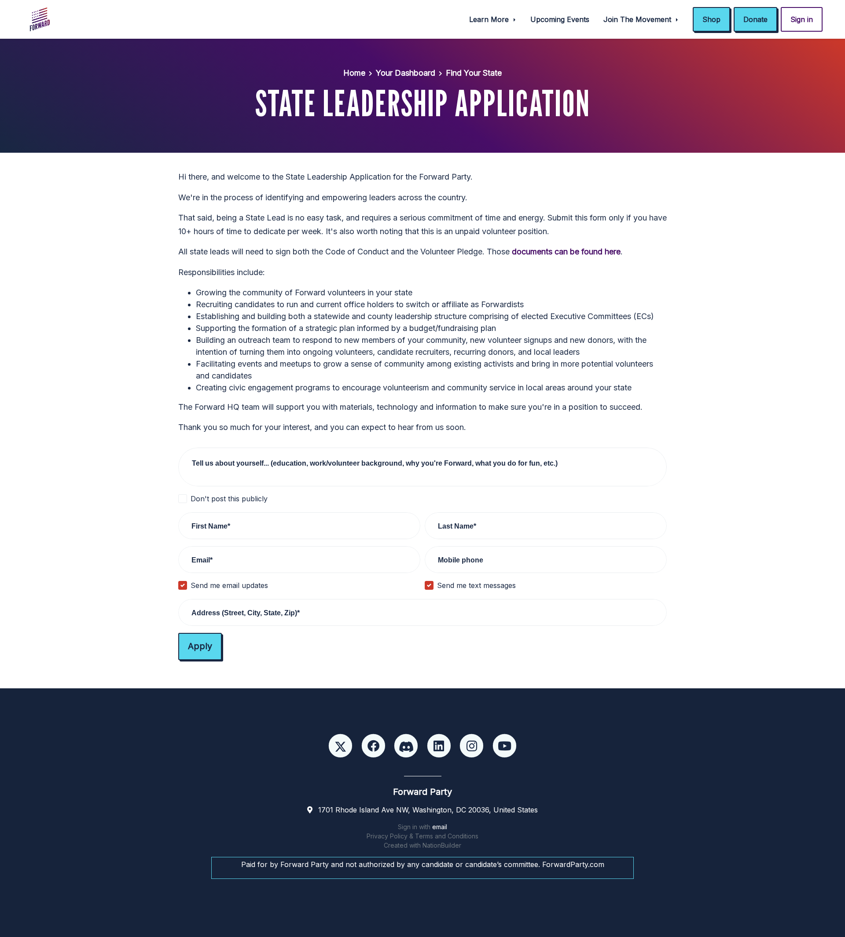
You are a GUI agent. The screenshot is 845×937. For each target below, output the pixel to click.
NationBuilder (441, 845)
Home (354, 72)
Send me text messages (476, 585)
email (439, 826)
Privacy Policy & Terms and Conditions (422, 836)
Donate (755, 19)
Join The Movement (638, 19)
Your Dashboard (405, 72)
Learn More (490, 19)
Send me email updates (229, 585)
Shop (711, 19)
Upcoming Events (559, 19)
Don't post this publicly (229, 498)
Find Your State (474, 72)
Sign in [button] (801, 19)
